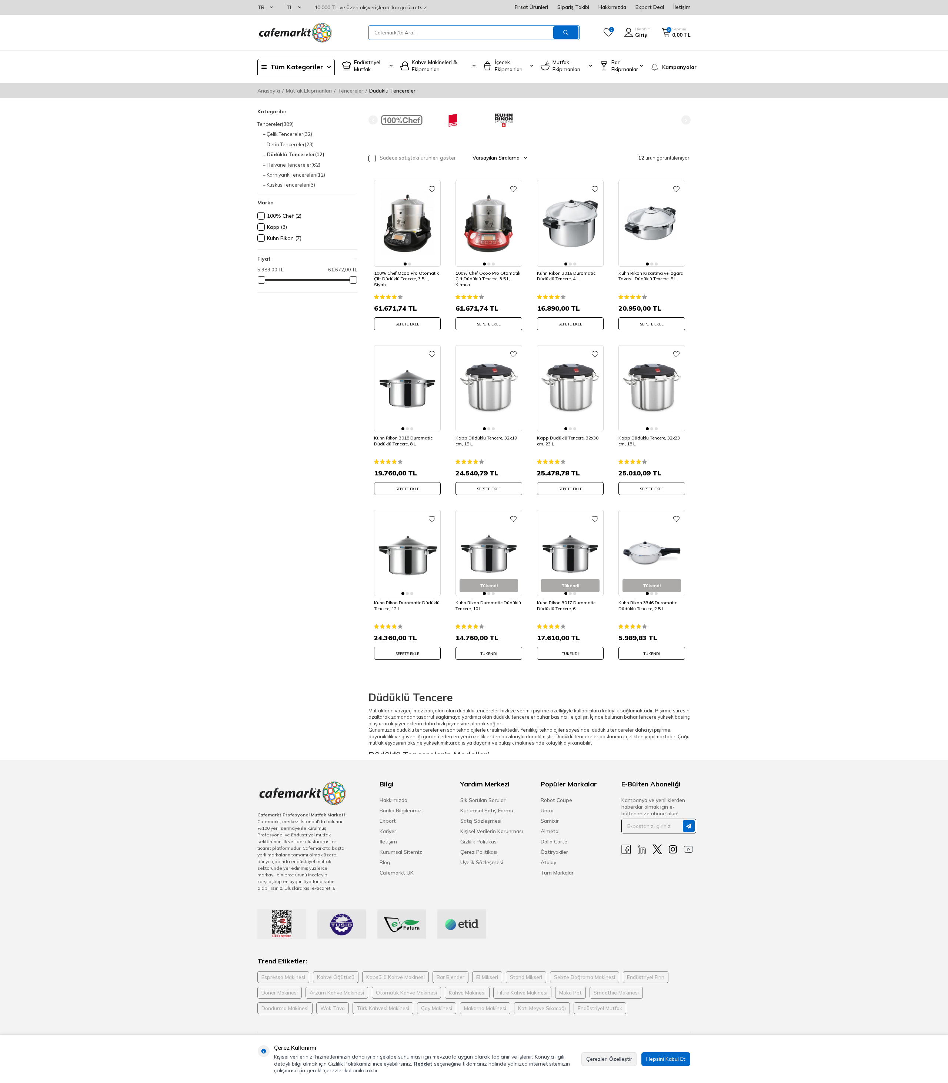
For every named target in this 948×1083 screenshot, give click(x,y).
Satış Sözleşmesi (480, 821)
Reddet (423, 1063)
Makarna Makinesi (485, 1008)
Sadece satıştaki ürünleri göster (417, 157)
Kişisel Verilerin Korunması (491, 831)
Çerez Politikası (478, 852)
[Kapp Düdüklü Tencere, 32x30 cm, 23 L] (570, 388)
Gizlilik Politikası (479, 841)
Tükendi (488, 653)
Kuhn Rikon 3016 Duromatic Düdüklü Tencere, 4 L (566, 276)
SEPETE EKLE (407, 324)
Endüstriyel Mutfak (600, 1008)
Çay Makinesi (436, 1008)
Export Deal (649, 7)
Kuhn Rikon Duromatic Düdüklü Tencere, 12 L (407, 605)
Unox (547, 810)
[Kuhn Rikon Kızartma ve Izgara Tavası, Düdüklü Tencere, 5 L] (652, 223)
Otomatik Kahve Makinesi (406, 992)
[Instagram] (673, 850)
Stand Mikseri (526, 977)
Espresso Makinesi (283, 977)
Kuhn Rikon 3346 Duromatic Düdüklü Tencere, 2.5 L (647, 605)
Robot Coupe (556, 800)
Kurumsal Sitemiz (401, 852)
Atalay (548, 862)
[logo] (294, 32)
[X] (657, 850)
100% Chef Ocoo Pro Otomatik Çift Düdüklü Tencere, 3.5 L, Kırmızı (487, 278)
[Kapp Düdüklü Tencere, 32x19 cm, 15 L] (489, 388)
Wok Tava (332, 1008)
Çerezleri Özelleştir (609, 1059)
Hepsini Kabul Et (665, 1059)
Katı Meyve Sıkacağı (542, 1008)
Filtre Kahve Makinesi (522, 992)
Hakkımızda (612, 7)
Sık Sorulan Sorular (482, 800)
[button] (373, 120)
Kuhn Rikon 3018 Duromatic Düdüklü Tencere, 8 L (403, 441)
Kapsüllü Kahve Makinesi (395, 977)
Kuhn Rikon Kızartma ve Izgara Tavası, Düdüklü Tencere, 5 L (651, 276)
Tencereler (350, 90)
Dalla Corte (554, 841)
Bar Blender (450, 977)
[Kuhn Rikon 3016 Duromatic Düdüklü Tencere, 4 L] (570, 223)
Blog (385, 862)
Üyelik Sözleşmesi (481, 862)
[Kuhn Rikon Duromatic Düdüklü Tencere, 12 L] (407, 553)
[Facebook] (626, 850)
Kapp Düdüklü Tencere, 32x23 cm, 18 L (649, 441)
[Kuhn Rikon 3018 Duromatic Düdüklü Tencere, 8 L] (407, 388)
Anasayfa (268, 90)
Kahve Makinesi (467, 992)
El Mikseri (487, 977)
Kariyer (388, 831)
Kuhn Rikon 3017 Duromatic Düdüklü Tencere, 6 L (566, 605)
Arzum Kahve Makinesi (337, 992)
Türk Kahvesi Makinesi (383, 1008)
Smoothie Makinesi (616, 992)
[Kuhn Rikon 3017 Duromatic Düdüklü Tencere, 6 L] (570, 553)
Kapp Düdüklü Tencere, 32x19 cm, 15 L (486, 441)
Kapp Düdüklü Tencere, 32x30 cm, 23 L (567, 441)
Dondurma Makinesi (284, 1008)
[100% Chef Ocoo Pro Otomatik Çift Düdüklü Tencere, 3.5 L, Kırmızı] (489, 223)
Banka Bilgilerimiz (401, 810)
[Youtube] (688, 850)
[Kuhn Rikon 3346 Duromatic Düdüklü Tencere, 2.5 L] (652, 553)
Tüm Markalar (557, 872)
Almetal (550, 831)
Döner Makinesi (279, 992)
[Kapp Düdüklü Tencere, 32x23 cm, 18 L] (652, 388)
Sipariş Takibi (573, 7)
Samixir (550, 821)
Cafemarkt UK (397, 872)
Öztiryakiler (554, 852)
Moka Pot (570, 992)
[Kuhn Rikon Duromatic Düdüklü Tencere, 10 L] (489, 553)
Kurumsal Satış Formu (486, 810)
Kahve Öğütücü (335, 977)
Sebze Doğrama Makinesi (584, 977)
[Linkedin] (642, 850)
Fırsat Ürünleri (531, 7)
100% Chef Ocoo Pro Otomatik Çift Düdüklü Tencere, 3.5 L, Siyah (406, 278)
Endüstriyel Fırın (645, 977)
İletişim (682, 7)
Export (388, 821)
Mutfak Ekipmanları (309, 90)
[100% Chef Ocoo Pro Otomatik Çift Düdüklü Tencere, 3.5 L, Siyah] (407, 223)
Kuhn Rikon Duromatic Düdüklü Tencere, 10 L (488, 605)
